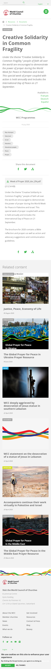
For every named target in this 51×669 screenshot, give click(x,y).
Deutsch (45, 98)
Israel (6, 140)
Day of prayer (9, 132)
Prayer (7, 154)
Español (45, 102)
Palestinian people (10, 147)
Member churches (10, 617)
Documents (23, 22)
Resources (11, 22)
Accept (8, 665)
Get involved (31, 613)
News (4, 621)
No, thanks (20, 665)
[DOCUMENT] (25, 433)
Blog (28, 625)
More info (45, 661)
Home (3, 22)
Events (5, 625)
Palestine (8, 143)
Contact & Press (33, 621)
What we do (7, 629)
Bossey (29, 629)
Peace (7, 151)
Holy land (8, 136)
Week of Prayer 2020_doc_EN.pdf (25, 181)
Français (45, 95)
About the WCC (8, 613)
